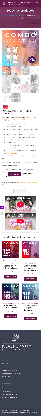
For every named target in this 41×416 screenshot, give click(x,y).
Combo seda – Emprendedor (10, 307)
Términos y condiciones (10, 394)
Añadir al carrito (14, 174)
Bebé (17, 182)
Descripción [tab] (8, 191)
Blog (21, 413)
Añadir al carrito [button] (11, 276)
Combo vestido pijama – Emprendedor (30, 308)
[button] (35, 33)
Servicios (5, 360)
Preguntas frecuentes (9, 397)
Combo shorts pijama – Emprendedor (30, 268)
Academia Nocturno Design (11, 373)
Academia (26, 413)
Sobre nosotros (7, 388)
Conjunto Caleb (21, 120)
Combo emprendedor (25, 182)
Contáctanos (6, 391)
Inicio (4, 413)
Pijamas (36, 260)
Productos (5, 364)
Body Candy (28, 117)
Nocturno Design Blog (19, 3)
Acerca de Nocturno (12, 413)
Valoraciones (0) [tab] (19, 191)
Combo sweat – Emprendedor (11, 267)
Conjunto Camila (10, 120)
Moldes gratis (7, 376)
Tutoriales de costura (9, 370)
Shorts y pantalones (30, 263)
